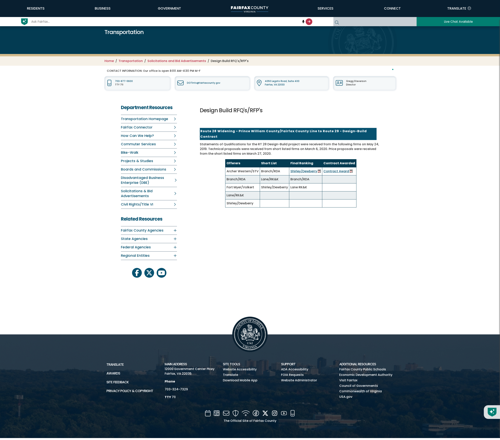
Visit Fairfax (348, 380)
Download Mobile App (240, 380)
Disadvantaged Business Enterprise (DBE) (142, 180)
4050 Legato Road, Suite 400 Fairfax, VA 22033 (282, 83)
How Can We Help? (137, 135)
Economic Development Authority (365, 375)
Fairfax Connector (137, 127)
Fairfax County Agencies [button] (142, 230)
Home (109, 61)
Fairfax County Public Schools (362, 369)
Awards (113, 373)
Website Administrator (299, 380)
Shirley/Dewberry (303, 171)
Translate (115, 364)
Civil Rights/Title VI (137, 204)
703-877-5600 (124, 81)
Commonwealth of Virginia (360, 391)
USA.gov (345, 396)
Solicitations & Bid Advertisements (137, 193)
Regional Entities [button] (135, 255)
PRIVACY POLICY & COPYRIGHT (129, 391)
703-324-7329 (176, 389)
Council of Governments (358, 385)
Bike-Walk (129, 152)
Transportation (131, 61)
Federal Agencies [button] (136, 247)
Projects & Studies (137, 161)
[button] (35, 8)
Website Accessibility (240, 369)
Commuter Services (138, 144)
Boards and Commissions (143, 169)
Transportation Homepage (144, 119)
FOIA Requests (292, 375)
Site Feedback (117, 382)
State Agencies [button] (134, 238)
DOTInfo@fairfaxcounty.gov (203, 82)
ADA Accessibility (294, 369)
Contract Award (336, 171)
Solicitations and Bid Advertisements (176, 61)
